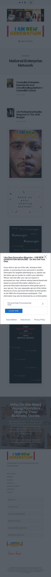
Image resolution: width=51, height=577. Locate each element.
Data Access (25, 320)
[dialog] (25, 288)
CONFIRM (14, 311)
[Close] (46, 257)
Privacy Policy (39, 320)
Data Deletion (11, 320)
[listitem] (25, 304)
